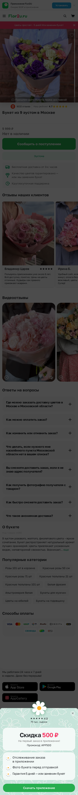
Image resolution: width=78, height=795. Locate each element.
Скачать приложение (39, 788)
